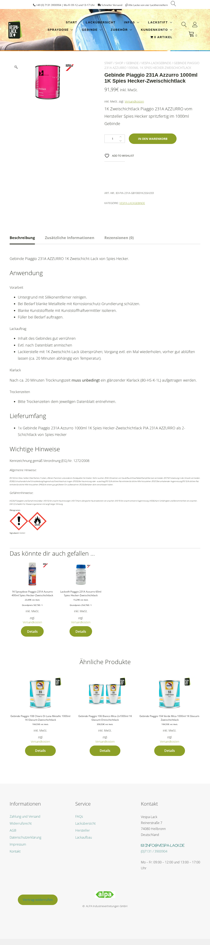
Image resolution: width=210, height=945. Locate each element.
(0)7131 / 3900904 (154, 851)
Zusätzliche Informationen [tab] (69, 237)
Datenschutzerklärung (25, 837)
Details (32, 631)
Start (71, 22)
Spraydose (58, 29)
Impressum (18, 844)
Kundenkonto (154, 29)
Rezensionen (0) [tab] (119, 237)
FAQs (79, 816)
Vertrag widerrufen (38, 899)
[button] (16, 67)
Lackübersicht (101, 22)
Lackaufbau (83, 837)
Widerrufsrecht (21, 823)
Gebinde (90, 29)
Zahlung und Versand (25, 816)
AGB (13, 830)
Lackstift (158, 22)
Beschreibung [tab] (22, 237)
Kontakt (15, 851)
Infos (129, 22)
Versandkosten (134, 101)
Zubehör (119, 29)
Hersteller (82, 830)
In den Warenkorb (152, 139)
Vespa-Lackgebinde (156, 63)
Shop (119, 63)
